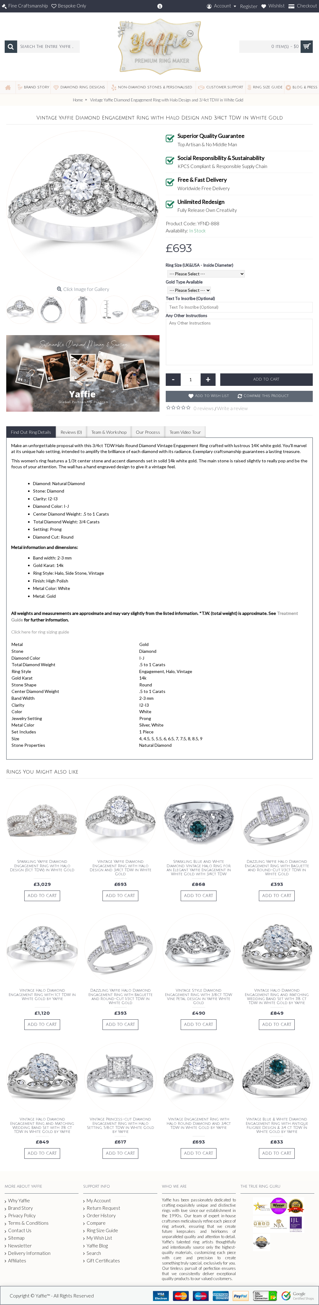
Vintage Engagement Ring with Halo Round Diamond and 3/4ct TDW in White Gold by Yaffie (199, 1123)
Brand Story (20, 1208)
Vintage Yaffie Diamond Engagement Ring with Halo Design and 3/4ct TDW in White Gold (120, 868)
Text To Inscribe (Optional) (190, 298)
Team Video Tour (185, 432)
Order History (101, 1215)
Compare (96, 1223)
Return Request (103, 1208)
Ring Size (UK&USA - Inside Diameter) (199, 265)
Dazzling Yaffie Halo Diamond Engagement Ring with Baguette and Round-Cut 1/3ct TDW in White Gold (277, 868)
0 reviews (204, 408)
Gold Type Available (184, 281)
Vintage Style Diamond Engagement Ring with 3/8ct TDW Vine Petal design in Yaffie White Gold (198, 997)
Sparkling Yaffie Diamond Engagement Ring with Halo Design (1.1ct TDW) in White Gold (42, 866)
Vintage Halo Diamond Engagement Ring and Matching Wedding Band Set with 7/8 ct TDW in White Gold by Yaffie (277, 997)
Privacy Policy (22, 1215)
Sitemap (16, 1238)
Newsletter (20, 1245)
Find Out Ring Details (31, 432)
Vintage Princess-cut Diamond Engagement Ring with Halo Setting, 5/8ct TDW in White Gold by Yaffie (120, 1125)
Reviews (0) (71, 432)
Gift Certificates (103, 1260)
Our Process (148, 432)
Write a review (232, 408)
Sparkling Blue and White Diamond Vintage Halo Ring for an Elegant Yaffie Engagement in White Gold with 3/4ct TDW (199, 868)
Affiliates (17, 1260)
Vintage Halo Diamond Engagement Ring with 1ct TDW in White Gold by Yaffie (42, 995)
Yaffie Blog (97, 1245)
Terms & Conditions (28, 1223)
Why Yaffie (19, 1200)
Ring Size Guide (102, 1230)
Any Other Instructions (186, 315)
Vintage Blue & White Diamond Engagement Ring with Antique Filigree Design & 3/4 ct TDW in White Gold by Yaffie (277, 1125)
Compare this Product (266, 396)
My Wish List (99, 1238)
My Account (99, 1200)
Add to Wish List (212, 396)
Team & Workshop (108, 432)
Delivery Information (29, 1253)
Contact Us (19, 1230)
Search (94, 1253)
